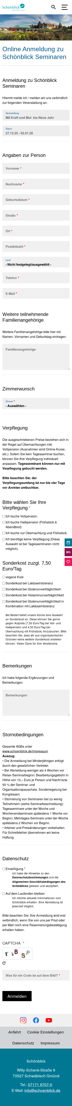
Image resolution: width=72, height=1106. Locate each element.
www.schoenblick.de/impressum (25, 751)
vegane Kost (14, 577)
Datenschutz (23, 1043)
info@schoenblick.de (42, 1090)
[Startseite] (15, 7)
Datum (9, 128)
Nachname (14, 184)
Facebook (36, 1020)
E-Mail (10, 293)
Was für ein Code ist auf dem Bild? (32, 975)
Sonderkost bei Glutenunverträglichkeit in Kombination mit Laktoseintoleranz (35, 603)
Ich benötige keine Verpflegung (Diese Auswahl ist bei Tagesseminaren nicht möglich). (33, 544)
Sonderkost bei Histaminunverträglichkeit (35, 595)
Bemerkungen (16, 695)
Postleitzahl (14, 246)
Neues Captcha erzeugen (4, 963)
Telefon (11, 277)
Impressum (50, 1043)
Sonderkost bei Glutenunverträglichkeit (33, 589)
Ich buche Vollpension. (22, 516)
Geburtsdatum (16, 199)
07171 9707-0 (40, 1084)
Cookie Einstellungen (45, 1032)
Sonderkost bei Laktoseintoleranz (29, 583)
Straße (11, 215)
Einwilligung (14, 868)
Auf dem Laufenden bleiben (25, 893)
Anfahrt (14, 1032)
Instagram (23, 1020)
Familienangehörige (21, 349)
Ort (8, 231)
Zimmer (9, 401)
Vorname (12, 168)
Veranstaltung (12, 113)
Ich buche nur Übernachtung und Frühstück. (36, 533)
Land (8, 260)
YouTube (49, 1020)
